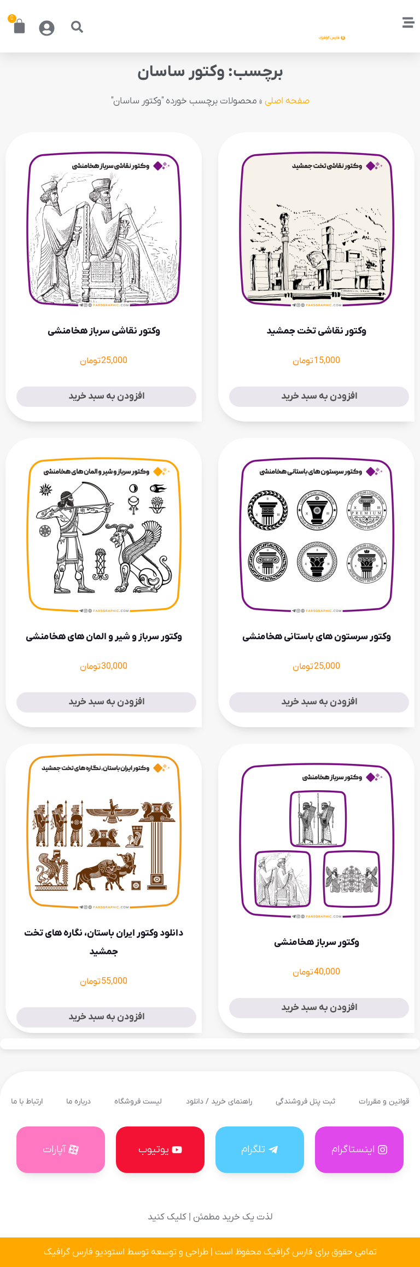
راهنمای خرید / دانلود (219, 1101)
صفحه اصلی (287, 101)
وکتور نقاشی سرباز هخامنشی (104, 331)
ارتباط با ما (27, 1101)
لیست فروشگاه (138, 1101)
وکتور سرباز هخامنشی (316, 943)
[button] (77, 27)
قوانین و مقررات (384, 1101)
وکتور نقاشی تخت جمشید (316, 331)
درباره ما (78, 1101)
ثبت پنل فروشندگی (305, 1101)
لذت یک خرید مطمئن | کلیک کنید (210, 1217)
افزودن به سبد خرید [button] (319, 396)
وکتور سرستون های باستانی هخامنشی (316, 637)
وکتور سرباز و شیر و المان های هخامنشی (104, 637)
